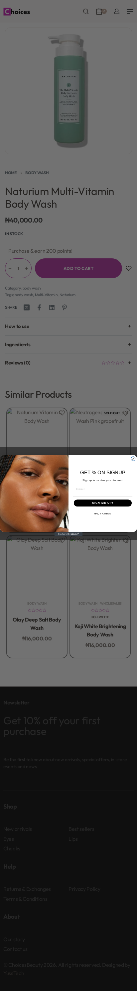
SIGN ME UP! (102, 502)
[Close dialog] (133, 459)
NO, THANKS (102, 513)
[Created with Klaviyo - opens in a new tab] (69, 534)
